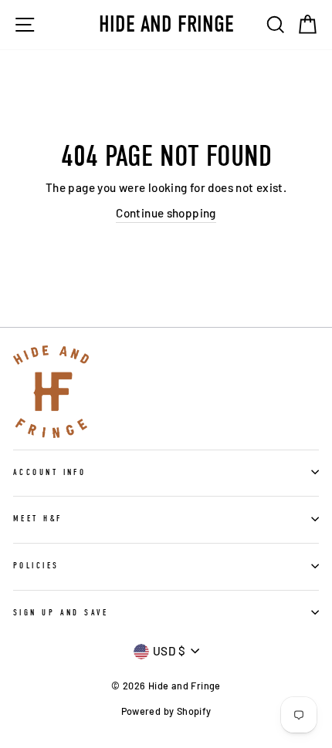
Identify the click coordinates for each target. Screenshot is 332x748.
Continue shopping (166, 213)
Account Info (49, 472)
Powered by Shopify (166, 711)
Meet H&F (38, 519)
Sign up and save (60, 613)
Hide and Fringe (166, 24)
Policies (36, 566)
